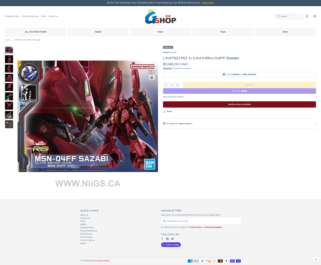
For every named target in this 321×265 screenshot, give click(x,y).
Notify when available (239, 104)
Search (83, 243)
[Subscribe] (237, 221)
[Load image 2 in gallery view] (9, 59)
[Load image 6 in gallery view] (9, 96)
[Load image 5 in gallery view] (9, 87)
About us (84, 215)
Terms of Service (87, 240)
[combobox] (289, 16)
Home (7, 40)
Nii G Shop (90, 260)
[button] (314, 16)
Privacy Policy (86, 237)
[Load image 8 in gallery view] (9, 115)
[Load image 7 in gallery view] (9, 106)
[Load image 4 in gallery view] (9, 78)
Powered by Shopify (102, 260)
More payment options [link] (173, 96)
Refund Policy (86, 234)
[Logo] (160, 16)
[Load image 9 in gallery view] (9, 124)
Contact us (85, 218)
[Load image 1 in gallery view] (9, 50)
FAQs (82, 221)
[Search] (277, 16)
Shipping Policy (87, 227)
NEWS (83, 224)
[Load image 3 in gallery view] (9, 69)
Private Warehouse (88, 231)
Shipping (167, 68)
